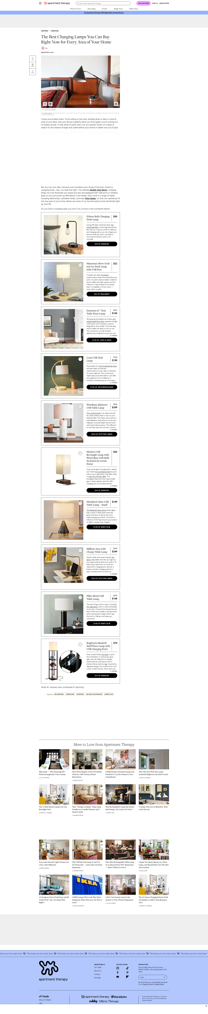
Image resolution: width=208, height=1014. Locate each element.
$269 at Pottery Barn (101, 578)
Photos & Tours (75, 8)
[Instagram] (117, 968)
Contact (97, 974)
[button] (116, 104)
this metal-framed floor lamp (101, 320)
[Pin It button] (50, 104)
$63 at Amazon (102, 490)
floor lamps (90, 198)
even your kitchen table (97, 476)
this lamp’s (105, 275)
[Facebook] (117, 972)
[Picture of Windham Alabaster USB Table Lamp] (63, 423)
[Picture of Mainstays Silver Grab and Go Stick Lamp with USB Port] (63, 281)
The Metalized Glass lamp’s (96, 510)
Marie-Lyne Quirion (50, 109)
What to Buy (133, 8)
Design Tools (118, 8)
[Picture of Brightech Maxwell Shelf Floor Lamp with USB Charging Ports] (63, 661)
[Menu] (40, 3)
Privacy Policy (159, 984)
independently (47, 113)
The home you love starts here (23, 953)
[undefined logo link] (57, 3)
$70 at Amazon (102, 675)
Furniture (54, 30)
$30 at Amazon (102, 244)
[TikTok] (127, 968)
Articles (104, 8)
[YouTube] (117, 976)
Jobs (40, 1003)
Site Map (97, 977)
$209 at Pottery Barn (101, 434)
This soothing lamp (94, 413)
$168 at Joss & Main (101, 340)
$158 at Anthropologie (101, 387)
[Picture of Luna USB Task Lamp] (63, 376)
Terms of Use (147, 984)
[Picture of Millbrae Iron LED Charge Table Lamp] (63, 567)
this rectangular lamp (103, 471)
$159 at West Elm (101, 527)
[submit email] (164, 977)
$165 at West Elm (101, 623)
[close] (206, 1006)
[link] (54, 773)
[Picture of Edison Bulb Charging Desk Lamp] (63, 234)
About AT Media (45, 1000)
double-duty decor (98, 190)
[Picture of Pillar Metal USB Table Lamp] (63, 614)
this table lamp (92, 606)
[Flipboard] (127, 976)
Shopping (44, 30)
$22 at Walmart (102, 294)
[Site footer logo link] (65, 970)
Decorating (91, 8)
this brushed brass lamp (108, 366)
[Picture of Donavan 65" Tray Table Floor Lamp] (63, 329)
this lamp (105, 654)
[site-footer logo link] (44, 997)
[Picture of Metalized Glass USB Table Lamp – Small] (63, 520)
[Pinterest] (127, 972)
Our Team (97, 967)
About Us (97, 970)
